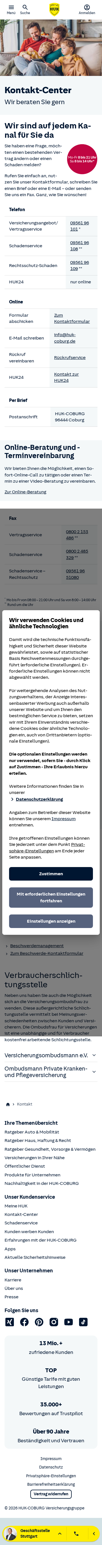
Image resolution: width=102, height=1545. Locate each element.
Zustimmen (51, 873)
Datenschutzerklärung (39, 799)
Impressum (64, 818)
